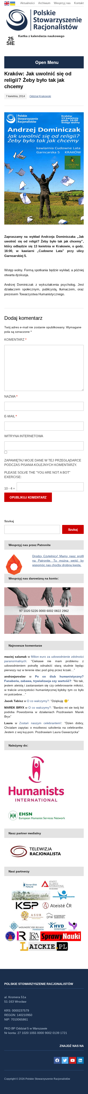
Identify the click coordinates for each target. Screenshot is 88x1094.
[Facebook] (57, 1060)
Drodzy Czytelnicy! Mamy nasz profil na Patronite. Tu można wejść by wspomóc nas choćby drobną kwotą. (58, 560)
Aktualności (27, 3)
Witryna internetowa (23, 436)
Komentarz (15, 339)
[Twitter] (65, 1060)
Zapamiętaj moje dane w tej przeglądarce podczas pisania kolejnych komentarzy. (42, 462)
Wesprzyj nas (62, 3)
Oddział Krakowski (40, 96)
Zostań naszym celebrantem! (40, 723)
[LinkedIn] (80, 1060)
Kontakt (79, 3)
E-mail (10, 416)
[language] (7, 3)
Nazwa (11, 396)
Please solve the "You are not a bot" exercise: (37, 475)
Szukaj (9, 521)
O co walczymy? (38, 701)
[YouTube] (72, 1060)
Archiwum (44, 3)
